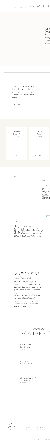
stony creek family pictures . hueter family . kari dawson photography (24, 230)
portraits (45, 182)
